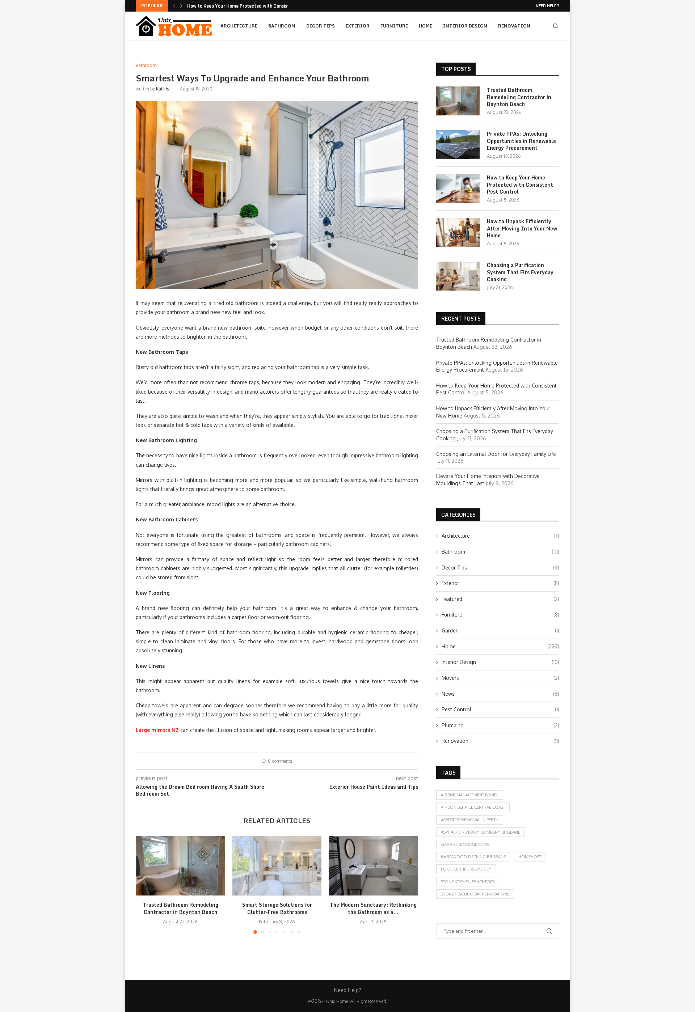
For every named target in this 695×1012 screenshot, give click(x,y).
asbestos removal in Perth (469, 819)
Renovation (514, 25)
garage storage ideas (465, 844)
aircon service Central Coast (473, 807)
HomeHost (529, 856)
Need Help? (547, 6)
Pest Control (500, 709)
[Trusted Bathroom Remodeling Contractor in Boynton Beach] (180, 865)
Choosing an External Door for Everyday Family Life (496, 454)
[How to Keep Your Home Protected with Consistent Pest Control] (458, 188)
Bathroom (281, 25)
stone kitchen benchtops (467, 881)
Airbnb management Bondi (469, 794)
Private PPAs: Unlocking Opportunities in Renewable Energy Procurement (521, 141)
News (500, 694)
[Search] (555, 26)
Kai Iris (162, 89)
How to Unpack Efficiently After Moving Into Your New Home (522, 228)
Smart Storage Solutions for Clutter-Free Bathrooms (277, 908)
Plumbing (500, 725)
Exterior (358, 25)
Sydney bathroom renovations (475, 894)
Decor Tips (320, 25)
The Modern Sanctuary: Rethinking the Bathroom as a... (373, 908)
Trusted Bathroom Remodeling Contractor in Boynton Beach (180, 908)
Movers (500, 678)
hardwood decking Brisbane (473, 856)
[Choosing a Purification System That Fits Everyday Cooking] (458, 276)
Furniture (394, 25)
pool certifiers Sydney (466, 869)
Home (425, 25)
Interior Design (465, 25)
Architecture (238, 25)
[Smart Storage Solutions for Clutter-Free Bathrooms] (277, 865)
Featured (500, 599)
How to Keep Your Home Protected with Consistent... (244, 6)
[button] (174, 6)
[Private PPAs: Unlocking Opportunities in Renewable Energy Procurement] (458, 144)
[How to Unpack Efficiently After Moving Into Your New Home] (458, 232)
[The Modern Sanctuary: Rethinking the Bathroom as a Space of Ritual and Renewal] (373, 865)
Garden (500, 630)
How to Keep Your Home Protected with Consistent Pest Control (520, 184)
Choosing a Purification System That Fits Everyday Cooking (520, 272)
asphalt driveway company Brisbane (480, 832)
